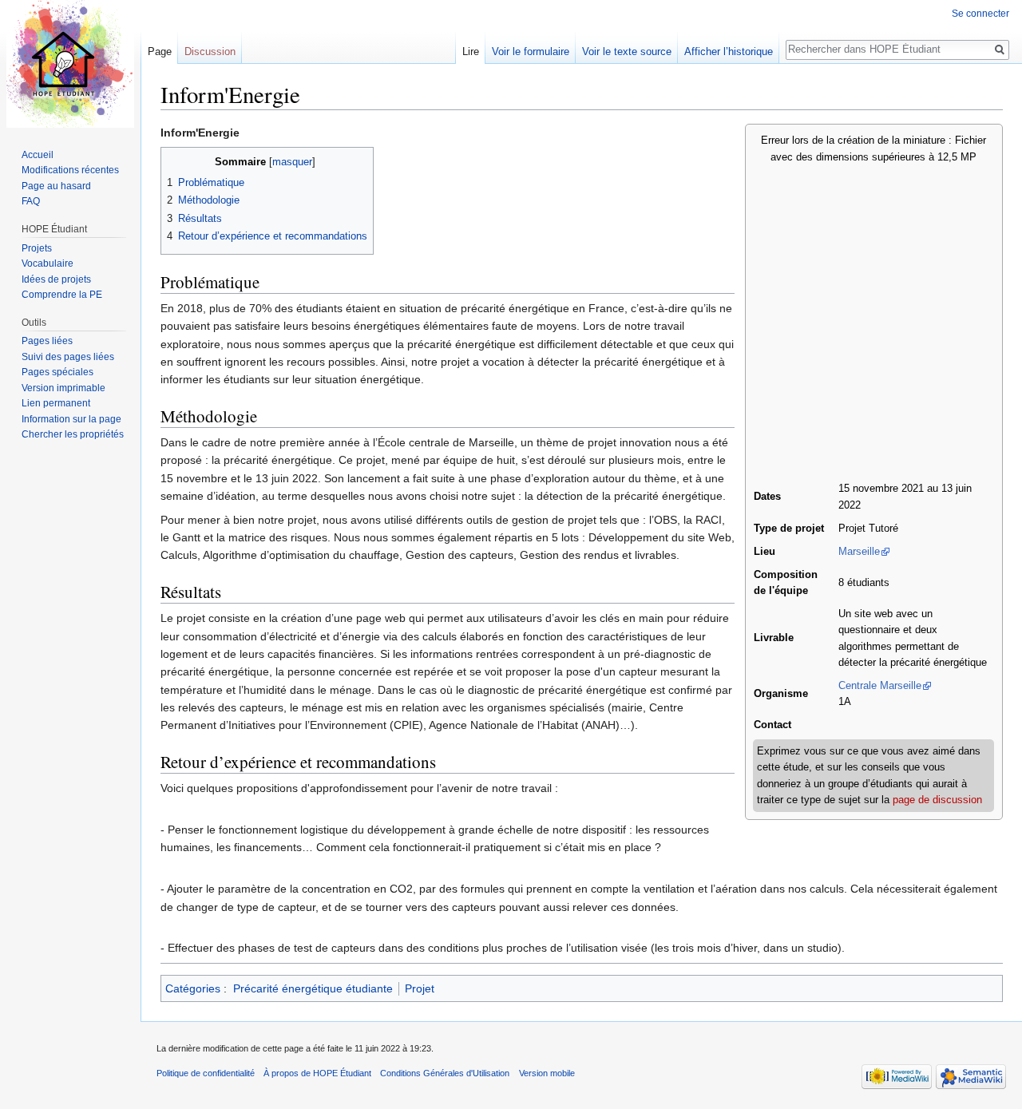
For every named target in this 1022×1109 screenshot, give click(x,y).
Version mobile (547, 1073)
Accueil (37, 154)
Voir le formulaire (530, 51)
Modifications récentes (70, 170)
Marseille (859, 551)
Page (160, 51)
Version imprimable (63, 388)
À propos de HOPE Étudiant (317, 1073)
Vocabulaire (47, 263)
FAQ (31, 201)
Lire (470, 51)
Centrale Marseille (879, 685)
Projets (37, 248)
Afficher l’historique (728, 51)
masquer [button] (292, 162)
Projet (419, 988)
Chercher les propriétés (73, 434)
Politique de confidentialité (205, 1073)
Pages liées (47, 341)
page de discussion (937, 800)
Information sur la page (71, 419)
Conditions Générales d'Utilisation (444, 1073)
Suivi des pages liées (68, 356)
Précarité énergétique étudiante (313, 988)
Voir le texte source (626, 51)
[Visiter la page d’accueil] (70, 64)
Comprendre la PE (62, 294)
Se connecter (980, 13)
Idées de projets (56, 279)
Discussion (210, 51)
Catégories (192, 988)
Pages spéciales (57, 372)
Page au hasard (56, 186)
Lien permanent (56, 403)
